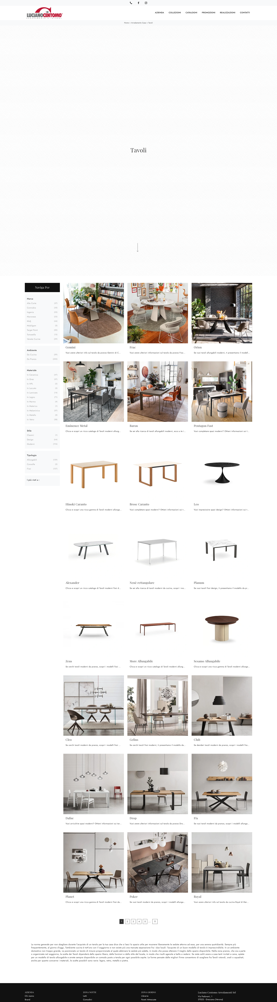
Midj (29, 321)
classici (30, 435)
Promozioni (208, 12)
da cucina (32, 354)
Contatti (245, 12)
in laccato (31, 388)
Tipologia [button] (32, 455)
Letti (85, 996)
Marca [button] (30, 298)
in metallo (31, 415)
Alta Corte (31, 303)
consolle (31, 464)
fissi (29, 468)
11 (155, 921)
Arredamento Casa (138, 22)
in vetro (30, 419)
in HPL (30, 383)
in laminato (32, 392)
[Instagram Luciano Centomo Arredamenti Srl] (146, 3)
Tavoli (150, 22)
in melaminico (33, 410)
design (30, 439)
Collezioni (175, 12)
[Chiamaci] (131, 3)
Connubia (31, 307)
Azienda (159, 12)
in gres (30, 379)
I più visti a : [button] (33, 480)
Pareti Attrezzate (148, 999)
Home (126, 22)
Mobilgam (31, 325)
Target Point (32, 330)
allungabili (32, 459)
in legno (31, 397)
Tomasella (31, 334)
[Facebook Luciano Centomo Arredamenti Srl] (138, 3)
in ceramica (32, 374)
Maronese (31, 316)
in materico (32, 406)
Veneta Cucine (33, 339)
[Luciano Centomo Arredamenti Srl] (45, 13)
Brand (27, 999)
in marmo (31, 401)
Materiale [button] (32, 370)
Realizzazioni (227, 12)
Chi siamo (29, 996)
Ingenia (30, 312)
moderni (31, 444)
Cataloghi (191, 12)
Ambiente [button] (32, 350)
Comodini (87, 999)
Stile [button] (29, 430)
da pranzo (31, 359)
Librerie (144, 996)
